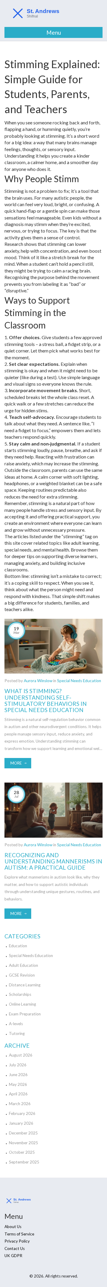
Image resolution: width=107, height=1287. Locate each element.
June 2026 (18, 1074)
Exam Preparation (25, 1014)
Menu (53, 32)
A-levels (16, 1023)
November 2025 (23, 1142)
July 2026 (17, 1064)
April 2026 (18, 1094)
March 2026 (20, 1103)
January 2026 (21, 1123)
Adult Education (23, 965)
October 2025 (22, 1152)
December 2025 (23, 1133)
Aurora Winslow (38, 680)
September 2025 (24, 1162)
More (16, 763)
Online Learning (22, 1004)
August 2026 (20, 1055)
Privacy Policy (17, 1241)
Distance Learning (24, 985)
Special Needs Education (79, 680)
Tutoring (17, 1033)
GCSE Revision (22, 975)
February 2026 (22, 1113)
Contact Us (14, 1248)
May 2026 (18, 1084)
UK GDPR (13, 1255)
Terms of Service (19, 1234)
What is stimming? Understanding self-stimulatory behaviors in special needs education (45, 700)
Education (18, 945)
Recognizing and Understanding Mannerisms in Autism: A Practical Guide (53, 861)
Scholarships (20, 994)
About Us (12, 1226)
